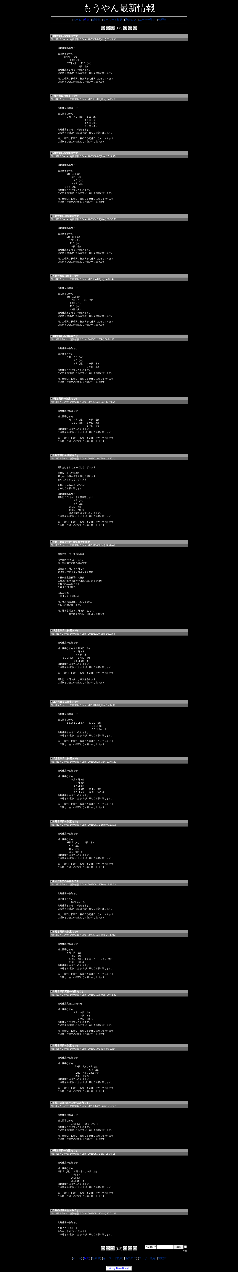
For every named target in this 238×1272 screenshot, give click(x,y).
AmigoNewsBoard (118, 1268)
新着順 (96, 19)
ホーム (77, 19)
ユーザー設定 (147, 19)
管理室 (162, 19)
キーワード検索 (113, 19)
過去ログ (130, 19)
